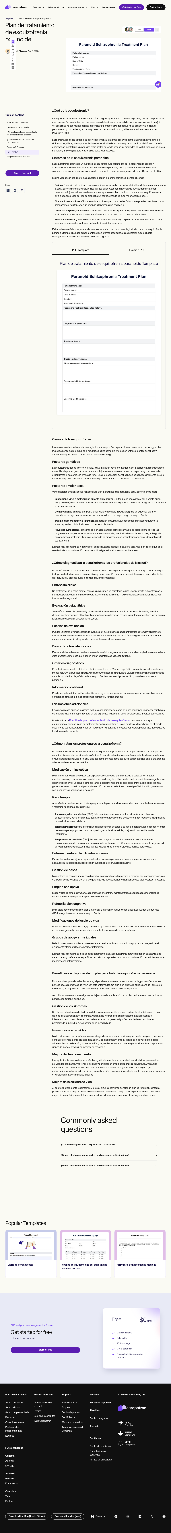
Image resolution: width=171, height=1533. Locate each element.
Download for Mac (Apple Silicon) (27, 1516)
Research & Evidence (15, 147)
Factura (9, 1501)
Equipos (9, 1436)
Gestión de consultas (44, 1416)
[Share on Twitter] (21, 190)
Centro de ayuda (99, 1418)
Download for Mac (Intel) (68, 1516)
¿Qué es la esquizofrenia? (17, 123)
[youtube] (164, 1516)
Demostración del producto (43, 1405)
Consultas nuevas (14, 1422)
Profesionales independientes (13, 1429)
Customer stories (76, 8)
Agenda (9, 1461)
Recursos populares (100, 1403)
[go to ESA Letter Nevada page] (140, 1245)
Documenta (11, 1484)
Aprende (94, 1426)
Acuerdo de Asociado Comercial (73, 1429)
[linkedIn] (140, 1516)
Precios (94, 8)
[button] (98, 1516)
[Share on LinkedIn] (8, 190)
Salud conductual (14, 1403)
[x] (152, 1516)
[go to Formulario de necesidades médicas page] (85, 1245)
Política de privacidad (101, 1460)
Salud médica (12, 1408)
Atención (10, 1474)
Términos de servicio (72, 1422)
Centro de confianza (100, 1446)
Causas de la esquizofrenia (18, 127)
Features (37, 8)
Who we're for (54, 8)
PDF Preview (12, 152)
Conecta (10, 1456)
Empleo (66, 1408)
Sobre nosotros (69, 1403)
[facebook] (116, 1516)
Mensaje (9, 1466)
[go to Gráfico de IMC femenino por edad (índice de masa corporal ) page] (31, 1245)
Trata (7, 1496)
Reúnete (9, 1479)
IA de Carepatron (42, 1421)
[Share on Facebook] (14, 190)
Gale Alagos (20, 51)
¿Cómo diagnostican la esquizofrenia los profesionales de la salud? (22, 133)
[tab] (80, 250)
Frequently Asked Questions (18, 157)
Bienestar (10, 1417)
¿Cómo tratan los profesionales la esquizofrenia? (20, 141)
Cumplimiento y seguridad (98, 1453)
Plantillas (95, 1410)
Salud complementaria (17, 1412)
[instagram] (128, 1516)
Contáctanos (68, 1417)
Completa (10, 1491)
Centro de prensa (70, 1412)
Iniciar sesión (108, 8)
